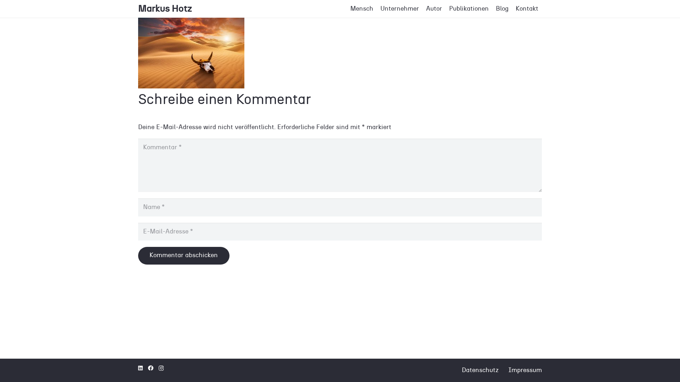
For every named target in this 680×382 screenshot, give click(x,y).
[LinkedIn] (140, 368)
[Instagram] (161, 368)
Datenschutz (480, 370)
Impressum (525, 370)
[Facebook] (150, 368)
